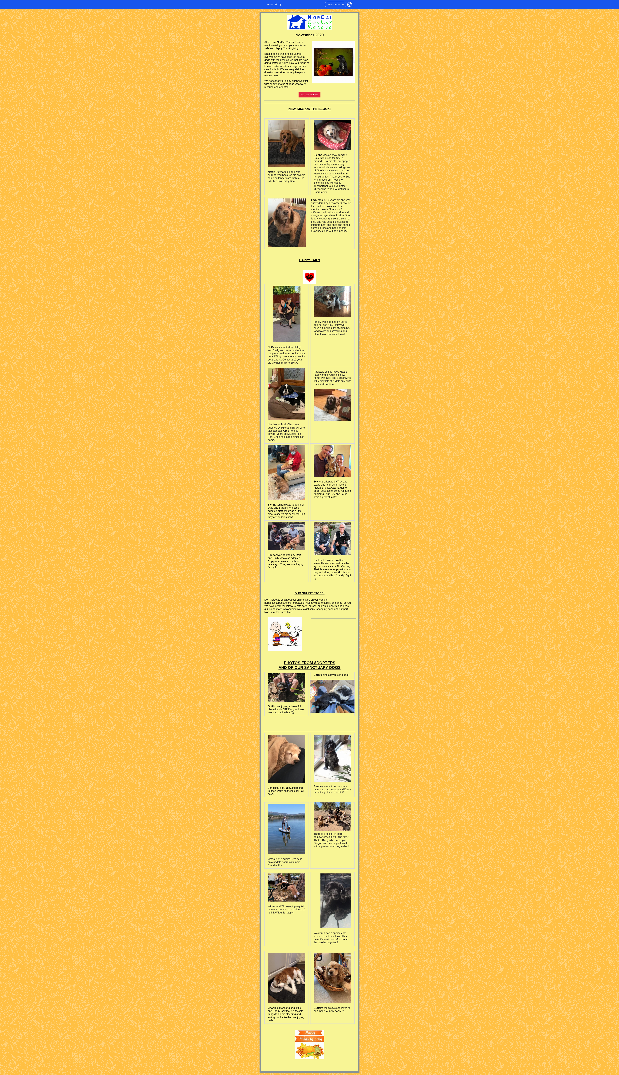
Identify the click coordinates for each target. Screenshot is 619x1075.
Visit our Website (309, 94)
